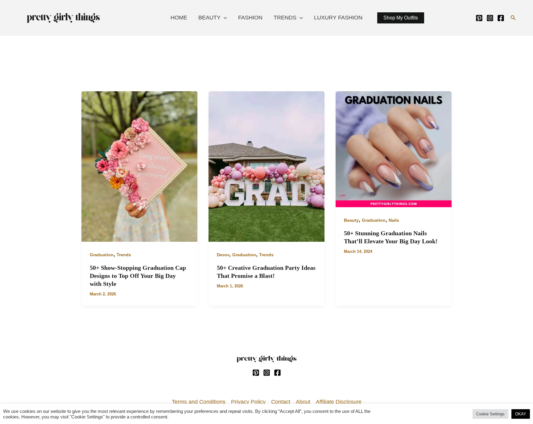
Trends (124, 254)
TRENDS (285, 17)
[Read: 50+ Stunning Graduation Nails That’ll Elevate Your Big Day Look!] (394, 149)
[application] (224, 17)
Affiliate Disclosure (339, 402)
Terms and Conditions (198, 402)
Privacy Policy (248, 402)
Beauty (351, 220)
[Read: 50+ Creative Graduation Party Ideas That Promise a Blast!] (266, 166)
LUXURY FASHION (338, 17)
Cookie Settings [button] (490, 414)
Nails (394, 220)
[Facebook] (500, 18)
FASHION (250, 17)
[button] (513, 18)
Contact (280, 402)
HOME (179, 17)
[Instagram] (490, 18)
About (303, 402)
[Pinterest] (479, 18)
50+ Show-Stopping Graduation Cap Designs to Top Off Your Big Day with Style (138, 275)
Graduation (102, 254)
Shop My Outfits (400, 17)
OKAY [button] (520, 414)
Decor (223, 254)
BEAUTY (209, 17)
